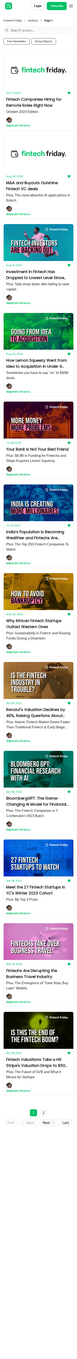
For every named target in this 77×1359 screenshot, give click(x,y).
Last (65, 1122)
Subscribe (56, 6)
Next (46, 1122)
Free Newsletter (16, 41)
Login (37, 6)
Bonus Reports (43, 41)
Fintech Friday (12, 20)
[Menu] (71, 5)
